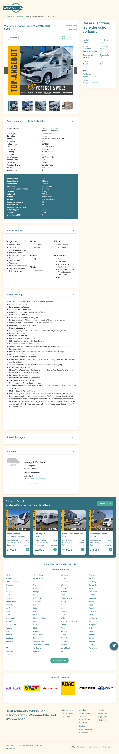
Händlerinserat (70, 26)
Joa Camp (9, 608)
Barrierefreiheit (94, 747)
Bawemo (64, 575)
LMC (35, 611)
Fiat (34, 595)
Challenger (93, 581)
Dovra (91, 588)
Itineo (63, 605)
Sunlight (92, 641)
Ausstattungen (15, 230)
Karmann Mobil (67, 608)
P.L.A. (35, 625)
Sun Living (65, 641)
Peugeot (92, 625)
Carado (36, 581)
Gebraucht (72, 30)
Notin (91, 621)
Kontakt (82, 726)
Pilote (35, 628)
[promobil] (32, 688)
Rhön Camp (38, 634)
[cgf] (105, 688)
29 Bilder (13, 37)
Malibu (91, 615)
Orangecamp (11, 625)
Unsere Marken (59, 660)
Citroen (36, 585)
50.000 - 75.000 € (90, 76)
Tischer (64, 644)
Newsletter (83, 732)
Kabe (35, 608)
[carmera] (87, 688)
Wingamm (37, 651)
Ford (63, 595)
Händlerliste (83, 723)
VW (7, 648)
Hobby (63, 601)
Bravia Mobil (38, 578)
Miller (63, 618)
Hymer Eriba (10, 605)
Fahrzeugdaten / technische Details (26, 121)
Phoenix (9, 628)
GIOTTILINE (38, 598)
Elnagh (36, 591)
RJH (90, 628)
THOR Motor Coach (41, 644)
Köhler (8, 611)
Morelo (36, 621)
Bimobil (9, 578)
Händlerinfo (102, 720)
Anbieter (11, 451)
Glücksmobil (11, 601)
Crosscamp (38, 588)
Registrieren (102, 717)
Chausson (10, 585)
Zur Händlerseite (30, 483)
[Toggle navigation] (113, 7)
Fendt (8, 595)
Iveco (91, 605)
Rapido (64, 631)
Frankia (9, 598)
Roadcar (92, 634)
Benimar (92, 575)
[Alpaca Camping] (13, 688)
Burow (63, 578)
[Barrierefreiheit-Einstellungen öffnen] (114, 646)
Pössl (63, 628)
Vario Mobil (65, 648)
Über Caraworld (67, 713)
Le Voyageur (38, 615)
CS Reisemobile (12, 581)
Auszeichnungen (16, 437)
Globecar (92, 598)
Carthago (65, 581)
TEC (7, 644)
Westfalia (9, 651)
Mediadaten (65, 717)
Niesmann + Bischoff (69, 621)
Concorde (93, 585)
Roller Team (66, 638)
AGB (72, 747)
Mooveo (9, 621)
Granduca (37, 601)
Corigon (9, 588)
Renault (9, 634)
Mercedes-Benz (39, 618)
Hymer (91, 601)
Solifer (91, 638)
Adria (8, 575)
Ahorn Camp (38, 575)
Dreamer (9, 591)
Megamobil (10, 618)
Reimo (91, 631)
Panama (64, 625)
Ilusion (36, 605)
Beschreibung (14, 294)
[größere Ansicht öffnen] (63, 37)
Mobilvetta (93, 618)
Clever (63, 585)
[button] (6, 70)
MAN (63, 615)
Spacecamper (38, 641)
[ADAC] (68, 688)
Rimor (63, 634)
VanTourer (37, 648)
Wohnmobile (47, 133)
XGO (90, 651)
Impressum (107, 747)
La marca (92, 611)
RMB (7, 631)
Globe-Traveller (67, 598)
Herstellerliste (84, 719)
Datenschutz (81, 747)
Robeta (36, 638)
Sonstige (9, 641)
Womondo (65, 651)
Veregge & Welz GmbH (91, 83)
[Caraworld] (13, 8)
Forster (92, 595)
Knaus (91, 608)
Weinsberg (93, 648)
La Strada (64, 611)
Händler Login (103, 713)
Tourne (91, 644)
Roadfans (9, 638)
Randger (36, 631)
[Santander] (50, 688)
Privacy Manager (85, 729)
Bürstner (92, 578)
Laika (8, 615)
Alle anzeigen (105, 503)
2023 (44, 141)
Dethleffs (64, 588)
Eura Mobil (93, 591)
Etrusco (64, 591)
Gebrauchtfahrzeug (50, 128)
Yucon (8, 654)
